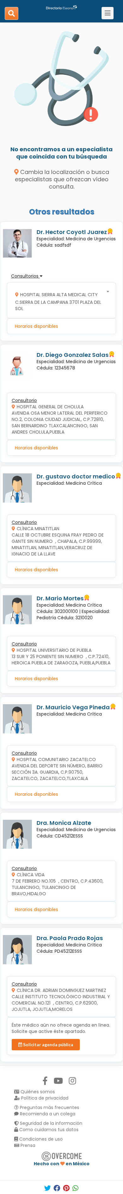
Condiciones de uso (40, 1139)
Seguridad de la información (50, 1123)
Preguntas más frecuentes (49, 1107)
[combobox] (59, 300)
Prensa (27, 1145)
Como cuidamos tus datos (48, 1129)
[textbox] (59, 300)
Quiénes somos (37, 1092)
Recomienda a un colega (47, 1114)
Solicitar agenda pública (47, 1044)
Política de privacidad (44, 1098)
